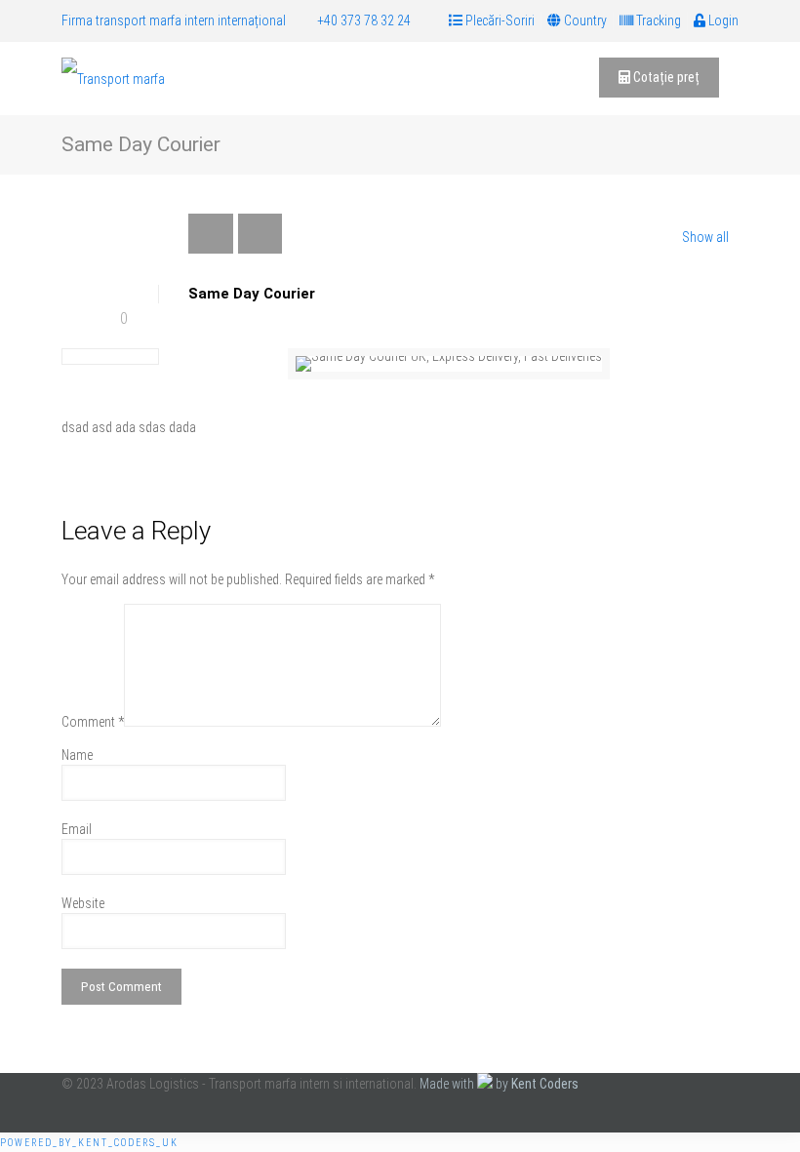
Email (76, 829)
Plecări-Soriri (498, 20)
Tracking (657, 20)
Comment (92, 722)
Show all (705, 237)
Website (82, 903)
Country (584, 20)
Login (722, 20)
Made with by (499, 1084)
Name (77, 755)
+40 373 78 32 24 (364, 20)
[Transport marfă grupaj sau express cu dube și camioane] (113, 78)
